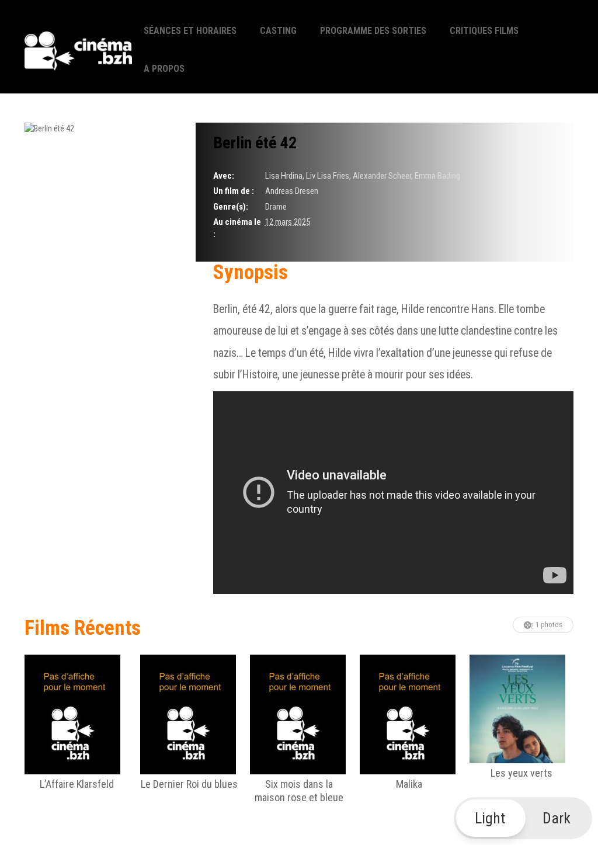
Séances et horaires (190, 30)
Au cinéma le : (237, 228)
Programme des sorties (373, 30)
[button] (523, 818)
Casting (278, 30)
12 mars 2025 (287, 222)
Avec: (223, 176)
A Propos (164, 68)
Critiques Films (484, 30)
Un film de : (233, 191)
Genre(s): (230, 206)
